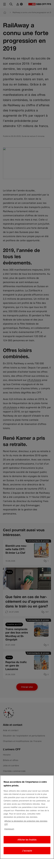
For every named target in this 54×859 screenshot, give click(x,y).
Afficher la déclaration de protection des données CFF (25, 822)
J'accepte (27, 850)
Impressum (9, 829)
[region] (27, 817)
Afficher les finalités (27, 839)
